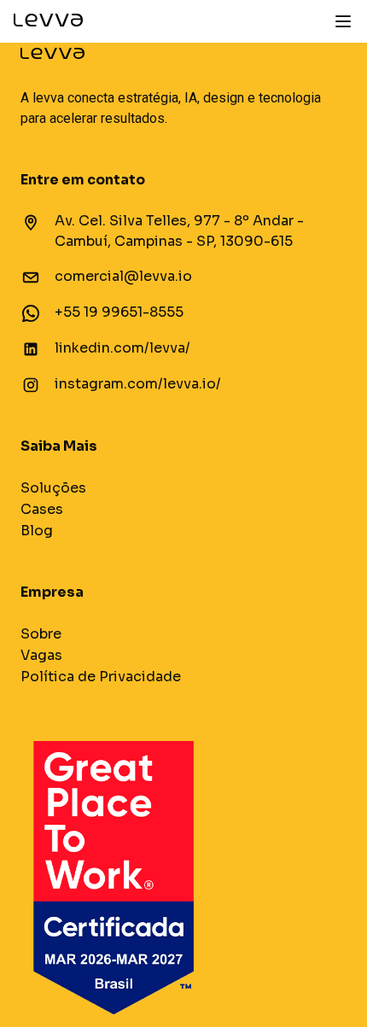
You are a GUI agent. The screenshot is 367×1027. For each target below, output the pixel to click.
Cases (41, 509)
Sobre (40, 634)
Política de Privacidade (100, 677)
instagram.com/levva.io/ (138, 384)
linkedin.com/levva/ (122, 348)
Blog (36, 531)
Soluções (53, 488)
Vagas (41, 655)
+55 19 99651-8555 (119, 312)
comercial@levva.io (123, 276)
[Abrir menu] (343, 21)
